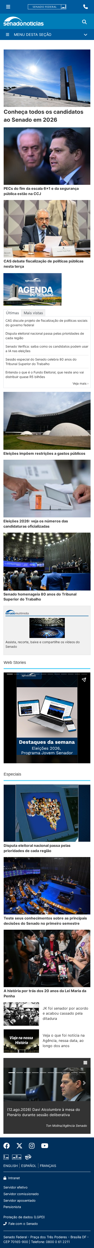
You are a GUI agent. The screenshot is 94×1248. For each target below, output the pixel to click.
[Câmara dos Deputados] (6, 1157)
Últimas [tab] (12, 313)
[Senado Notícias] (23, 23)
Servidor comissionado (21, 1194)
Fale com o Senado (23, 1224)
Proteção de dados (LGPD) (24, 1217)
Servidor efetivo (15, 1187)
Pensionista (12, 1207)
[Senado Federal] (47, 7)
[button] (85, 1062)
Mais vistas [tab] (33, 313)
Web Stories (15, 662)
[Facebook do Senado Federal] (8, 1146)
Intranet (13, 1178)
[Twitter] (19, 1146)
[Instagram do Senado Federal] (32, 1146)
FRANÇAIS (48, 1166)
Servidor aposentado (19, 1200)
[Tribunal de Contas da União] (28, 1157)
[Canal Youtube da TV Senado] (43, 1146)
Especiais (12, 774)
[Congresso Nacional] (16, 1157)
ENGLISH (10, 1166)
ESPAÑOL (28, 1166)
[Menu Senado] (8, 6)
